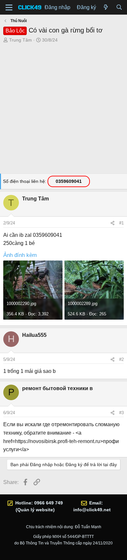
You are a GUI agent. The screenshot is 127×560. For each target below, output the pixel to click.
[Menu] (9, 7)
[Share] (112, 223)
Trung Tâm (20, 40)
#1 (121, 223)
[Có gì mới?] (106, 7)
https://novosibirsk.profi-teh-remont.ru (57, 441)
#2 (121, 359)
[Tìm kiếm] (119, 7)
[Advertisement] (63, 110)
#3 (121, 412)
